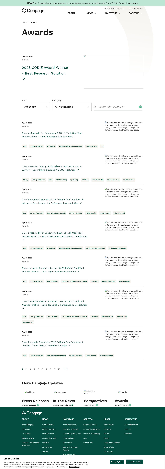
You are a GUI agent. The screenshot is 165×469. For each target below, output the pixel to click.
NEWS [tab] (90, 13)
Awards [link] (45, 451)
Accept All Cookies (134, 462)
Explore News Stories (62, 405)
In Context (51, 146)
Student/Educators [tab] (113, 8)
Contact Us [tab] (134, 8)
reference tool (119, 213)
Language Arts (91, 146)
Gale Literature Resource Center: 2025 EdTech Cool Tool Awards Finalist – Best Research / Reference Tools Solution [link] (54, 303)
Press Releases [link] (48, 433)
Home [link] (24, 22)
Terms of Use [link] (109, 447)
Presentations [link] (68, 438)
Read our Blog (89, 405)
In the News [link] (47, 447)
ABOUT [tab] (71, 13)
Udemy (25, 180)
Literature (94, 281)
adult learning (61, 180)
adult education (113, 180)
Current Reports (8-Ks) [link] (72, 433)
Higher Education (109, 281)
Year (24, 100)
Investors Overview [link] (70, 425)
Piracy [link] (106, 438)
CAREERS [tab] (134, 13)
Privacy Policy (74, 467)
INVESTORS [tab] (111, 13)
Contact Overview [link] (131, 425)
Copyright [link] (107, 429)
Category (56, 100)
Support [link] (127, 429)
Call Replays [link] (67, 442)
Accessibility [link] (108, 425)
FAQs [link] (85, 438)
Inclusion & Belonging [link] (91, 433)
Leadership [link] (26, 433)
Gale (24, 146)
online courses (128, 180)
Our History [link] (26, 429)
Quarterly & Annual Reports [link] (70, 448)
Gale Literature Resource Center (74, 281)
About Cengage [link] (27, 425)
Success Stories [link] (28, 438)
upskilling (74, 180)
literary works (124, 281)
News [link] (32, 22)
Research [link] (45, 442)
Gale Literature (52, 281)
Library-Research (36, 146)
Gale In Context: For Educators (70, 146)
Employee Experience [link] (91, 429)
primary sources (75, 213)
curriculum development (95, 248)
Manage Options (117, 462)
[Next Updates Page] (66, 369)
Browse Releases (29, 405)
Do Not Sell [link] (108, 451)
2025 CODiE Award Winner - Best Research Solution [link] (45, 70)
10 (59, 369)
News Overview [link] (48, 425)
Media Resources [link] (48, 429)
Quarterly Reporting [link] (70, 429)
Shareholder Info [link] (69, 454)
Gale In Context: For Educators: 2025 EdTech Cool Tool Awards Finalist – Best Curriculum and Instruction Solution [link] (54, 234)
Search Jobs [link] (88, 442)
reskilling (84, 180)
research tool (105, 213)
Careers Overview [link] (90, 425)
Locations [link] (128, 433)
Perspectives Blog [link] (49, 438)
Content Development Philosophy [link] (30, 444)
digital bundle (91, 213)
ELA (102, 146)
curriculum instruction (117, 248)
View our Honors (122, 405)
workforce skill (97, 180)
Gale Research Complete (56, 213)
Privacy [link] (106, 433)
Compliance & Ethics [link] (112, 442)
